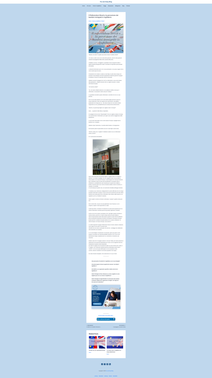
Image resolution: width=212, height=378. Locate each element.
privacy (96, 376)
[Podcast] (110, 364)
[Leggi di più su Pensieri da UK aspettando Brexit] (97, 342)
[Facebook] (102, 364)
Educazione (110, 5)
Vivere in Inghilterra (97, 5)
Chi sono (89, 5)
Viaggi (104, 5)
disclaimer (101, 376)
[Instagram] (105, 364)
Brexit (102, 21)
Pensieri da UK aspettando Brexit (97, 350)
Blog (123, 5)
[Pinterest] (107, 364)
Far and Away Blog (106, 1)
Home (83, 5)
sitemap (106, 376)
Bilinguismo (117, 5)
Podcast (128, 5)
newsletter (115, 376)
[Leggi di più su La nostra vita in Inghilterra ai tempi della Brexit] (115, 342)
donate (110, 376)
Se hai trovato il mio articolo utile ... (106, 315)
